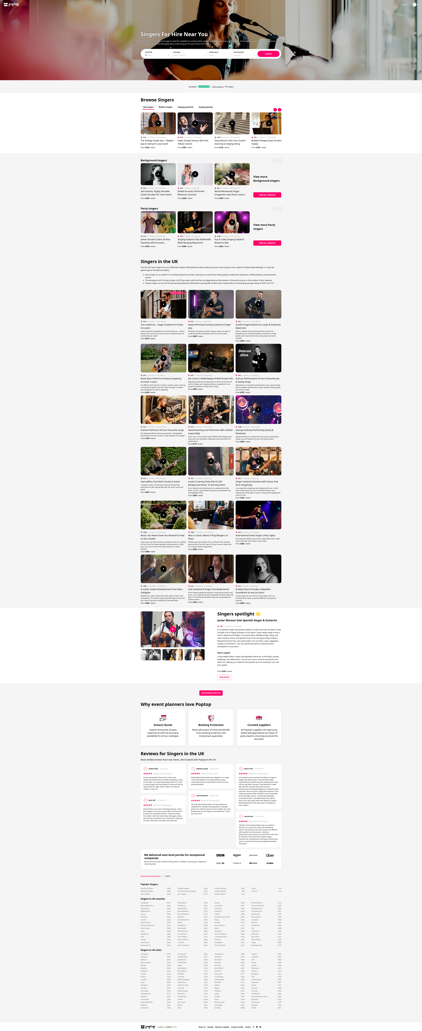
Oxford (143, 977)
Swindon (144, 996)
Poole (216, 999)
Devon (217, 928)
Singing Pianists (220, 888)
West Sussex (145, 928)
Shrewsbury (219, 954)
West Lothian (256, 917)
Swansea (254, 982)
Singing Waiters (220, 891)
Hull (252, 977)
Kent (142, 937)
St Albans (144, 971)
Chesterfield (182, 962)
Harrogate (218, 1005)
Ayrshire (254, 922)
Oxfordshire (145, 908)
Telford (180, 999)
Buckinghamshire (147, 906)
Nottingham (182, 903)
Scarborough (256, 979)
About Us (202, 1027)
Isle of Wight (182, 937)
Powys (217, 920)
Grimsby (218, 1008)
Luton (143, 982)
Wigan (217, 988)
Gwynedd (218, 931)
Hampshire (145, 934)
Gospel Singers (220, 894)
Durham (254, 988)
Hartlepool (144, 903)
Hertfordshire (146, 922)
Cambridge (145, 999)
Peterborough (183, 991)
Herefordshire (183, 931)
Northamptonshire (147, 925)
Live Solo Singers (147, 888)
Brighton (144, 1005)
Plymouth (254, 999)
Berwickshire (256, 939)
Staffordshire (182, 908)
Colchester (144, 1008)
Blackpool (254, 974)
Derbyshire (182, 906)
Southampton (183, 957)
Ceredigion (219, 942)
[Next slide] (279, 110)
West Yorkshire (183, 939)
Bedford (144, 960)
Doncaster (218, 960)
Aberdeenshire (256, 945)
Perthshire (255, 931)
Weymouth (255, 968)
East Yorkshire (220, 925)
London (143, 920)
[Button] (158, 123)
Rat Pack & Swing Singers (187, 891)
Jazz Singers (182, 894)
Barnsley (218, 965)
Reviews (210, 1027)
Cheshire (181, 942)
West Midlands (183, 911)
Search (404, 5)
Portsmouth (182, 954)
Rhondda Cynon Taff (222, 917)
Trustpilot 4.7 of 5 (167, 1027)
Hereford (218, 971)
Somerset (218, 911)
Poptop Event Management (151, 876)
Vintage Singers (183, 888)
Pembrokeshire (257, 903)
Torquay (254, 991)
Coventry (181, 977)
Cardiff (217, 914)
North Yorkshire (183, 945)
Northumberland (257, 906)
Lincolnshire (182, 934)
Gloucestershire (183, 920)
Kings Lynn (219, 974)
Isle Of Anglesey (220, 934)
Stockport (218, 957)
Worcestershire (183, 914)
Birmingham (182, 971)
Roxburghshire (256, 908)
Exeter (253, 985)
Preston (254, 954)
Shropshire (182, 925)
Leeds (217, 994)
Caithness (255, 934)
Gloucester (182, 1002)
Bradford (218, 991)
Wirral (253, 962)
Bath (179, 1008)
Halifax (217, 985)
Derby (180, 965)
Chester (217, 996)
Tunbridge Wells (147, 1002)
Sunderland (255, 994)
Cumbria (218, 939)
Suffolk (143, 939)
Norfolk (217, 922)
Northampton (146, 994)
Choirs (253, 888)
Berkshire (144, 917)
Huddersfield (219, 979)
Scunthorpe (219, 977)
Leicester (181, 988)
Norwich (254, 971)
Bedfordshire (145, 911)
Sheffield (181, 974)
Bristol (180, 922)
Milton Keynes (146, 962)
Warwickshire (146, 945)
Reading (144, 968)
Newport (218, 962)
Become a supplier (222, 1027)
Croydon (144, 979)
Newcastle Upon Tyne (259, 996)
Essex (143, 931)
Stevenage (144, 991)
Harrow (143, 965)
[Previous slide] (275, 110)
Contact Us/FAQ (237, 1027)
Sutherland (255, 925)
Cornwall (254, 920)
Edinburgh (255, 1002)
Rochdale (218, 982)
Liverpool (218, 908)
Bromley (144, 988)
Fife (252, 928)
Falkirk (253, 1008)
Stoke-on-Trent (183, 985)
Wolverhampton (183, 979)
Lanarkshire (255, 914)
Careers (248, 1027)
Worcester (181, 994)
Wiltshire (181, 917)
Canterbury (182, 982)
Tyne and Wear (220, 945)
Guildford (144, 985)
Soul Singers (145, 894)
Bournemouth (220, 1002)
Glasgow (254, 1005)
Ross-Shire (255, 937)
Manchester (182, 928)
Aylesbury (144, 957)
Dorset (217, 903)
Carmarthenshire (221, 937)
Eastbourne (182, 960)
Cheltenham (182, 996)
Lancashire (219, 906)
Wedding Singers (147, 891)
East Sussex (145, 942)
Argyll (253, 942)
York (253, 960)
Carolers (254, 891)
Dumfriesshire (256, 911)
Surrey (143, 914)
